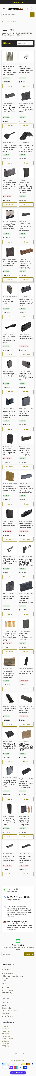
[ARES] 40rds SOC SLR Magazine (8, 597)
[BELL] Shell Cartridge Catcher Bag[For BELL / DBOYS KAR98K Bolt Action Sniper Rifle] (26, 148)
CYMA (4, 103)
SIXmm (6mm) (20, 1060)
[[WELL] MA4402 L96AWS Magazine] (9, 513)
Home (3, 21)
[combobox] (18, 14)
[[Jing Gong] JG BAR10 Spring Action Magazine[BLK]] (26, 698)
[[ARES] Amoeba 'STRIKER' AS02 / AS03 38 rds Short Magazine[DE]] (9, 661)
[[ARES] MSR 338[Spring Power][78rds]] (9, 289)
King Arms (22, 180)
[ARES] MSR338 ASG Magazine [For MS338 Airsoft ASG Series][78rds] (9, 783)
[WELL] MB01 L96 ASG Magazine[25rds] (26, 338)
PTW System (6, 1046)
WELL (4, 334)
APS (3, 556)
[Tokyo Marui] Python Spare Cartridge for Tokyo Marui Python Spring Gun (9, 637)
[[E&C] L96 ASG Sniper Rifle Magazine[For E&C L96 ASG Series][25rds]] (26, 289)
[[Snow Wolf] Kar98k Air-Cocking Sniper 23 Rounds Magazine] (26, 513)
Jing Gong (22, 706)
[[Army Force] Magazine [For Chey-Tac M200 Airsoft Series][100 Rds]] (26, 771)
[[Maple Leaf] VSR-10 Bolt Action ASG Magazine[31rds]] (26, 438)
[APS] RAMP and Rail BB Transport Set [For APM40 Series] (9, 561)
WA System (5, 1041)
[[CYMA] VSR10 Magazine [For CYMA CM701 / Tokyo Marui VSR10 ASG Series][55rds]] (9, 95)
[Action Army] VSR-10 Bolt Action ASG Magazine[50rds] (26, 266)
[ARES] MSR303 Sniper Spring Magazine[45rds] (24, 413)
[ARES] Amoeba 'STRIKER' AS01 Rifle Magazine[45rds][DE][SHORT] (26, 747)
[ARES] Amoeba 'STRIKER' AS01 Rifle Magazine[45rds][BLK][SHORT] (26, 109)
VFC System (6, 1036)
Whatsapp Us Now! (12, 891)
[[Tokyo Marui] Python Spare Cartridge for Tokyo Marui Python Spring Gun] (9, 623)
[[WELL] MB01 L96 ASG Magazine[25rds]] (26, 326)
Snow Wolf (22, 521)
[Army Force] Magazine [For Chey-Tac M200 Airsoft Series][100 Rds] (25, 784)
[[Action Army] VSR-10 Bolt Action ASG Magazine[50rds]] (26, 251)
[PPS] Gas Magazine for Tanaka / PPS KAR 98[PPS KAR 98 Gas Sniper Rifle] (9, 186)
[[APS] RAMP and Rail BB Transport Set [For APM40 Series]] (9, 549)
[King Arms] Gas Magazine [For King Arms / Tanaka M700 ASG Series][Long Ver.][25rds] (26, 189)
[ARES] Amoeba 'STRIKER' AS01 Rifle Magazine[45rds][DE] (9, 488)
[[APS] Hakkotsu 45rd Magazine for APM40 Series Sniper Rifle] (9, 734)
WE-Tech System (7, 1039)
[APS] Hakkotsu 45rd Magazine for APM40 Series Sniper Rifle (9, 746)
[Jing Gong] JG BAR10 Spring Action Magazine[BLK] (26, 711)
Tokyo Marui (22, 221)
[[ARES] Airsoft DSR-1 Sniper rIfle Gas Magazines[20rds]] (9, 214)
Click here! (16, 916)
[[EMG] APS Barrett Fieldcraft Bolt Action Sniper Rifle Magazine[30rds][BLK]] (26, 476)
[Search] (32, 14)
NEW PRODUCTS (18, 2)
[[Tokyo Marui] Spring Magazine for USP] (9, 698)
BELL (3, 64)
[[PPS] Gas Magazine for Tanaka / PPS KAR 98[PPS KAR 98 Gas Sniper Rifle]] (9, 172)
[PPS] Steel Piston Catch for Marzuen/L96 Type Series (25, 859)
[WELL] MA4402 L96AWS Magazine (8, 525)
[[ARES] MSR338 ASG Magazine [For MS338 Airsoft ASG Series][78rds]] (9, 771)
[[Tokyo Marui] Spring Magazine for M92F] (26, 661)
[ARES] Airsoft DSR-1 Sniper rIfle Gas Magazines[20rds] (9, 226)
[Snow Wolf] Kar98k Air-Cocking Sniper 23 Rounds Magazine (26, 526)
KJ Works (5, 409)
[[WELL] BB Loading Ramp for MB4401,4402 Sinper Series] (9, 326)
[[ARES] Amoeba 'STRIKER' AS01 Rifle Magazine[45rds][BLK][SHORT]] (26, 95)
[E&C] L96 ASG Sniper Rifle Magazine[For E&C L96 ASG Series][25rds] (26, 302)
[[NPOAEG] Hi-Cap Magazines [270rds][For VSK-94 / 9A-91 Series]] (9, 808)
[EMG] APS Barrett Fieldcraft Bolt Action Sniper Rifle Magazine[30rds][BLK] (26, 489)
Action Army (22, 259)
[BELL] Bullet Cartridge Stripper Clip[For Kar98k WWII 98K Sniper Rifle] (26, 70)
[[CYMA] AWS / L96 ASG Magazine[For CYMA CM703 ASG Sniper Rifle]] (26, 623)
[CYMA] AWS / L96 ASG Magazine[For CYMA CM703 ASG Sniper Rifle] (25, 637)
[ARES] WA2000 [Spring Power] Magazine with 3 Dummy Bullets (24, 822)
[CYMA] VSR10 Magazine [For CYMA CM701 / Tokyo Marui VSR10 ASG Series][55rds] (9, 110)
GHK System (6, 1043)
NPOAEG (5, 816)
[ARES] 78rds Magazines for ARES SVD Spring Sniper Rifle (9, 452)
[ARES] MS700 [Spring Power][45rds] (9, 375)
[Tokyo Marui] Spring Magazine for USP (9, 710)
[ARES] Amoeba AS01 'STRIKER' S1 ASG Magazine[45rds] (9, 264)
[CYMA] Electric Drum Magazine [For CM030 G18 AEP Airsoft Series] (9, 148)
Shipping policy (7, 1008)
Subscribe (29, 954)
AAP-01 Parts (6, 1026)
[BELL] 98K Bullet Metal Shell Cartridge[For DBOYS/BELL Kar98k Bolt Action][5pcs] (9, 70)
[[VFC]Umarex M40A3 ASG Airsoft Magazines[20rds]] (9, 846)
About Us (5, 1003)
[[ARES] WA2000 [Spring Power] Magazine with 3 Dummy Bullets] (26, 808)
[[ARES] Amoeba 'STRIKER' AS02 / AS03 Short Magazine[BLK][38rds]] (26, 586)
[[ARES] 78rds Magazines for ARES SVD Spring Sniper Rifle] (9, 438)
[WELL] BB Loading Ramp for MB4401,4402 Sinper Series (9, 340)
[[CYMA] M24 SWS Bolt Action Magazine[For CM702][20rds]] (26, 363)
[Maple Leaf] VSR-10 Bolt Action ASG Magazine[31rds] (25, 453)
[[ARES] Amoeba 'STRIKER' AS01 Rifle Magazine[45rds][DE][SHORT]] (26, 734)
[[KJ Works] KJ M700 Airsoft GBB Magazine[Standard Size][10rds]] (9, 401)
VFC (3, 853)
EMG (20, 483)
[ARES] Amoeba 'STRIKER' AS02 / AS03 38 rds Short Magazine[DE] (8, 674)
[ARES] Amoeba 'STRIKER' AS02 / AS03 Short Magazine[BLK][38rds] (26, 599)
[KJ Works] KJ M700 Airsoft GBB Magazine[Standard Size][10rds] (9, 414)
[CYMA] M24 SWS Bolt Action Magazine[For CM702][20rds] (26, 377)
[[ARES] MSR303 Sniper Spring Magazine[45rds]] (26, 401)
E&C (20, 296)
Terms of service (7, 1016)
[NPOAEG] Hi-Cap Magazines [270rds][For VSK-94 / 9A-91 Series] (9, 822)
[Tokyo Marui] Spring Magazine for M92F (26, 672)
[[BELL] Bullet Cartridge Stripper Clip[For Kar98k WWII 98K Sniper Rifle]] (26, 56)
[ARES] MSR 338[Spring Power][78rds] (8, 301)
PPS (3, 180)
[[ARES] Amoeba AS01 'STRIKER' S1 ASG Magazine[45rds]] (9, 251)
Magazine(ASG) (11, 21)
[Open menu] (4, 8)
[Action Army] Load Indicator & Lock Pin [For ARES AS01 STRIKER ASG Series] (26, 562)
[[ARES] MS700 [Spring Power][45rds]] (9, 363)
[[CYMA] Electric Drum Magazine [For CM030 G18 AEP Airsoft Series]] (9, 135)
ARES (20, 103)
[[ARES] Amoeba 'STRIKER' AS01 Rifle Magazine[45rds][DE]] (9, 476)
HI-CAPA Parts (6, 1029)
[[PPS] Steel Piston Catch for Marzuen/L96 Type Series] (26, 846)
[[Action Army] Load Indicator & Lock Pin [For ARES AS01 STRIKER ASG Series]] (26, 549)
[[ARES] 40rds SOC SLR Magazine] (9, 586)
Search (4, 1005)
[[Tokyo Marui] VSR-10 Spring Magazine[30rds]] (26, 214)
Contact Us (5, 1013)
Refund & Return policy (9, 1011)
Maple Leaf (22, 446)
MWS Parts (5, 1034)
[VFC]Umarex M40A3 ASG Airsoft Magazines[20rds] (9, 858)
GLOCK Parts (6, 1031)
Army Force (22, 779)
